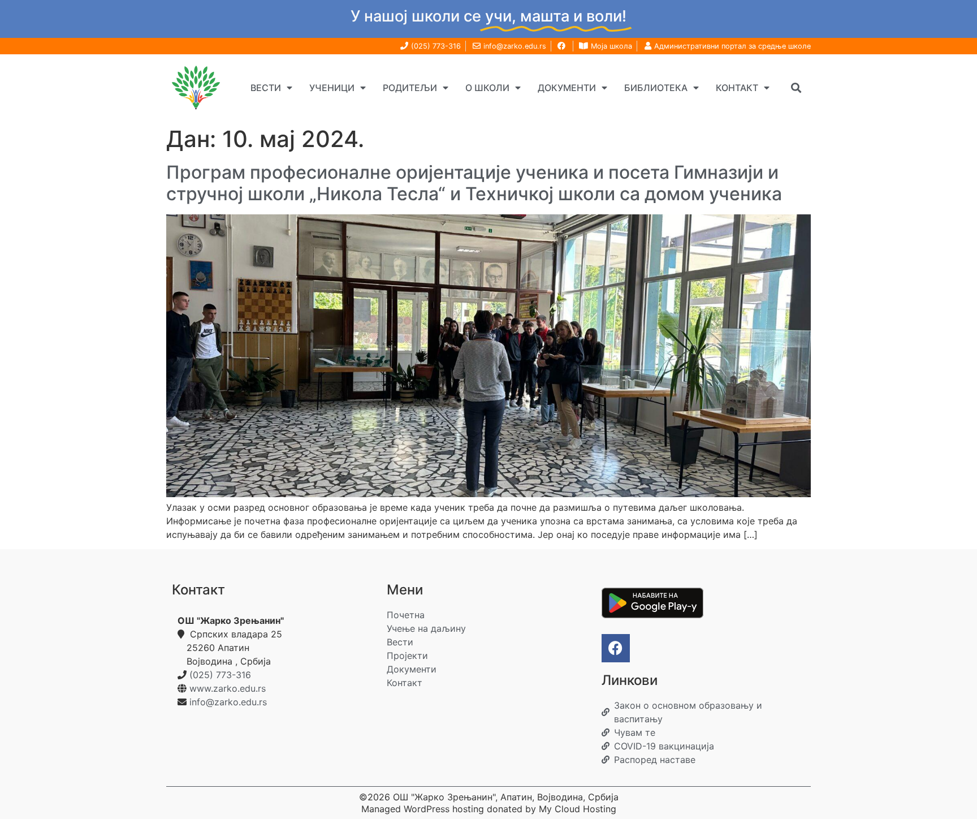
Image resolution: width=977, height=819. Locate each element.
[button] (795, 87)
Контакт (737, 87)
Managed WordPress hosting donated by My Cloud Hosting (488, 808)
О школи (487, 87)
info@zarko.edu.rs (228, 702)
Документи (567, 87)
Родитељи (410, 87)
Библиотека (656, 87)
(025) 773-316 (220, 674)
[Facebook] (616, 648)
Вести (265, 87)
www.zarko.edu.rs (227, 688)
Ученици (332, 87)
